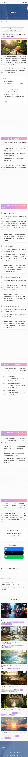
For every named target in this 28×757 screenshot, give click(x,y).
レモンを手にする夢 (8, 86)
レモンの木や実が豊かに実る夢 (11, 90)
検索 (23, 2)
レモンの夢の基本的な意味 (10, 81)
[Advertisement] (14, 119)
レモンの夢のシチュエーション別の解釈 (13, 84)
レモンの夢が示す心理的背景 (11, 94)
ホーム (8, 747)
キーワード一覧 (19, 747)
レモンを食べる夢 (8, 88)
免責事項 (18, 752)
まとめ (5, 101)
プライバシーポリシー (12, 752)
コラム (25, 747)
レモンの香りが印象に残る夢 (10, 92)
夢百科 (3, 2)
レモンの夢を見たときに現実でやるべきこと (14, 97)
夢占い (12, 747)
